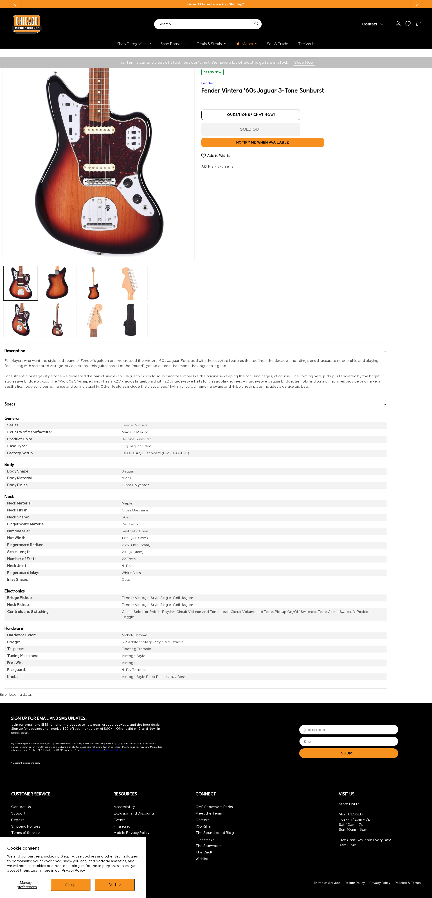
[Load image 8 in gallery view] (130, 320)
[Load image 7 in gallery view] (130, 283)
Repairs (17, 819)
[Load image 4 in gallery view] (57, 320)
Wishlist (202, 858)
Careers (202, 819)
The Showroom (209, 845)
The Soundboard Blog (215, 832)
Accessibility (124, 806)
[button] (195, 351)
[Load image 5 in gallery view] (93, 283)
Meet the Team (209, 813)
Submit (349, 753)
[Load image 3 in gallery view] (57, 283)
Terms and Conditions (92, 750)
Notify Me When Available (262, 142)
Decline (115, 884)
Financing (122, 826)
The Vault (204, 852)
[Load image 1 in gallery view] (20, 283)
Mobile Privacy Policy (132, 832)
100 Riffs (203, 826)
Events (120, 819)
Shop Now (304, 62)
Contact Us (21, 806)
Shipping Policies (25, 826)
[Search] (257, 24)
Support (18, 813)
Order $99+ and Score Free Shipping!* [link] (216, 4)
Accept (71, 884)
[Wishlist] (408, 24)
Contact (369, 24)
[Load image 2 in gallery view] (20, 320)
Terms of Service (25, 832)
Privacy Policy (73, 870)
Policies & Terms (408, 883)
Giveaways (205, 839)
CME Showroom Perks (214, 806)
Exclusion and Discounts (134, 813)
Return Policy (355, 883)
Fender (207, 83)
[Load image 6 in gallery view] (93, 320)
